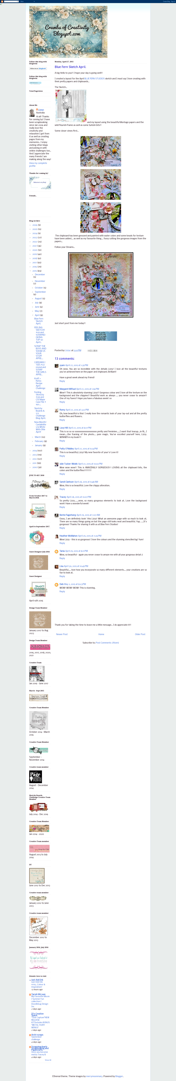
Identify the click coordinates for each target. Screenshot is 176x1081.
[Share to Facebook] (95, 351)
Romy (62, 410)
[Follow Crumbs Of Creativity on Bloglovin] (38, 69)
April (37, 315)
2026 (35, 225)
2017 (34, 263)
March (38, 437)
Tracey (63, 497)
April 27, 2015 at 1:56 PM (87, 389)
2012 (34, 459)
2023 (35, 238)
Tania (62, 551)
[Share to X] (93, 351)
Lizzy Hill (64, 428)
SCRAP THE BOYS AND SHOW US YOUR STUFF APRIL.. (40, 352)
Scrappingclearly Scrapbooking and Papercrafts (40, 1048)
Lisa (61, 566)
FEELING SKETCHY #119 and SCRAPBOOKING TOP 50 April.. (39, 335)
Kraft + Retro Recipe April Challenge (39, 383)
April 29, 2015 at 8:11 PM (76, 551)
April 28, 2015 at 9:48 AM (86, 482)
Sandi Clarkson (67, 482)
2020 (35, 250)
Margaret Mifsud (68, 389)
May (37, 311)
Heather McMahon (69, 536)
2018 (34, 258)
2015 (34, 271)
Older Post (140, 634)
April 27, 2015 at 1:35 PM (76, 365)
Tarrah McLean (38, 994)
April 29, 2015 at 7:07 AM (88, 515)
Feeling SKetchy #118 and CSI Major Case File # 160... (40, 398)
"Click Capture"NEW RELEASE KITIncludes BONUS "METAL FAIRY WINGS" (40, 1023)
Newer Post (62, 634)
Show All (48, 1060)
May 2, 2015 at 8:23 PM (75, 584)
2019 (34, 254)
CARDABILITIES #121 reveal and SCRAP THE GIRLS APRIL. (40, 368)
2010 (34, 467)
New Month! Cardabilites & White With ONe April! (40, 427)
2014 (34, 451)
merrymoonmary (94, 1076)
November (40, 281)
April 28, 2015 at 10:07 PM (79, 497)
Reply (62, 381)
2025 (35, 229)
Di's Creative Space (37, 1015)
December (40, 275)
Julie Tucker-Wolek (69, 464)
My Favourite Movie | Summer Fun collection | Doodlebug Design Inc (40, 1001)
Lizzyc (41, 110)
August (38, 299)
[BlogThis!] (91, 351)
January (39, 445)
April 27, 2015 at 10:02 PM (90, 464)
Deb (62, 584)
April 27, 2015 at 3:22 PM (77, 410)
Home (101, 634)
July (37, 303)
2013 (34, 455)
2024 (35, 233)
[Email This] (89, 351)
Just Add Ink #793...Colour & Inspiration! (38, 984)
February (39, 441)
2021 (34, 246)
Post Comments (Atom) (107, 643)
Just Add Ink (37, 980)
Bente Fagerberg (68, 515)
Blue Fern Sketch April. (38, 321)
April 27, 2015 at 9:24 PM (86, 449)
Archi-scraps (37, 1035)
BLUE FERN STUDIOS (94, 79)
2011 (34, 463)
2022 (35, 242)
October (39, 288)
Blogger (119, 1076)
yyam (62, 365)
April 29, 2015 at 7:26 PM (89, 536)
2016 (34, 267)
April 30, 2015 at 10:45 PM (76, 566)
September (40, 292)
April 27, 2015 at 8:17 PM (79, 428)
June (37, 307)
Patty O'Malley (67, 449)
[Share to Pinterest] (96, 351)
